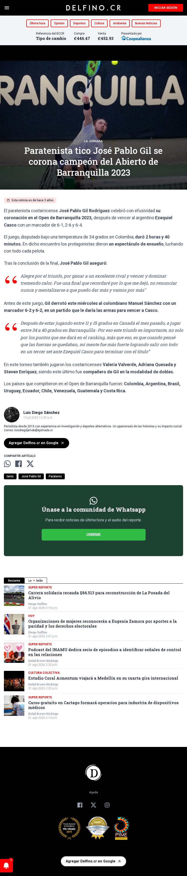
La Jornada (93, 141)
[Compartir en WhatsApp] (7, 463)
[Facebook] (80, 805)
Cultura (99, 23)
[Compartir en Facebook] (18, 464)
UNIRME (93, 534)
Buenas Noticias (146, 23)
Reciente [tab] (14, 580)
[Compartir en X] (30, 464)
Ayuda (93, 792)
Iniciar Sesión (165, 7)
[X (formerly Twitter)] (93, 805)
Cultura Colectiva (44, 673)
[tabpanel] (93, 653)
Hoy (31, 616)
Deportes (79, 23)
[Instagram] (107, 805)
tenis (10, 476)
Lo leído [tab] (35, 580)
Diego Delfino (37, 604)
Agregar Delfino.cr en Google (33, 443)
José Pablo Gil (31, 476)
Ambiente (119, 23)
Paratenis (55, 476)
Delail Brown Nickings (43, 661)
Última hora (37, 23)
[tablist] (93, 581)
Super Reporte (40, 587)
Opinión (59, 23)
